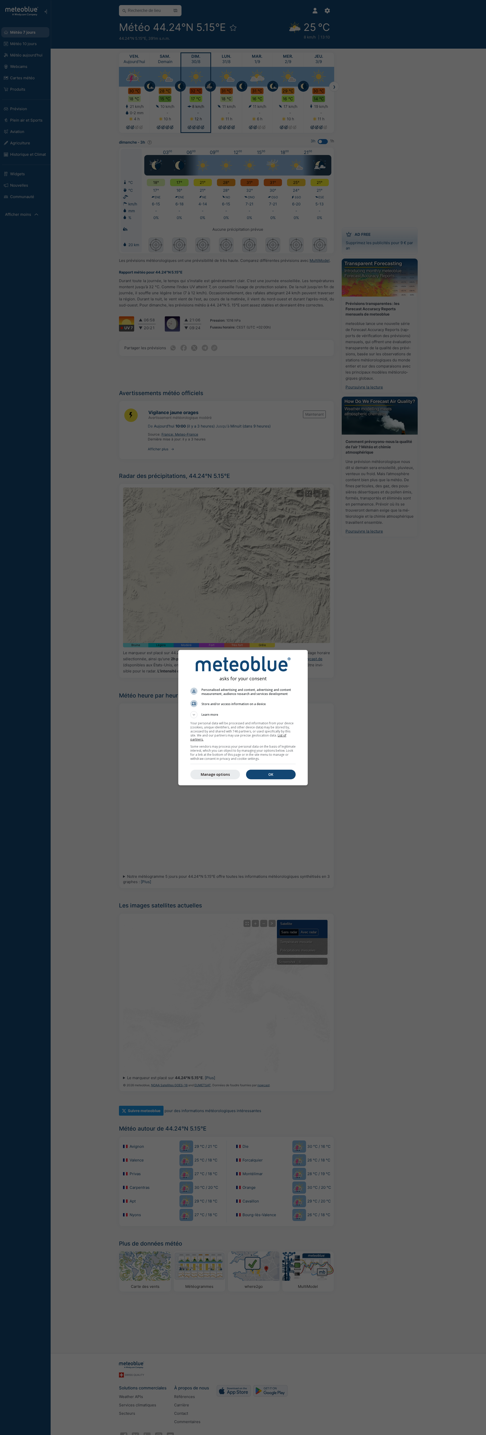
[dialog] (243, 717)
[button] (243, 714)
